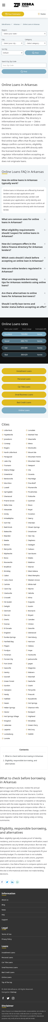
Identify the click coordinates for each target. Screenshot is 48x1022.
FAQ (3, 915)
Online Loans (24, 410)
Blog (3, 905)
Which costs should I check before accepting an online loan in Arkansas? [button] (22, 259)
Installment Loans (24, 371)
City (3, 39)
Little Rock (27, 114)
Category (28, 39)
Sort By (4, 49)
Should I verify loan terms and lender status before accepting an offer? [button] (24, 305)
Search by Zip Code (9, 61)
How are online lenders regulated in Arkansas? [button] (22, 270)
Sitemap (13, 992)
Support (5, 920)
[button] (4, 5)
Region (4, 30)
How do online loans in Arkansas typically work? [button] (19, 182)
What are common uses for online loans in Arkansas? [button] (20, 221)
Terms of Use (6, 934)
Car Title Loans (24, 387)
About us (5, 900)
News (4, 910)
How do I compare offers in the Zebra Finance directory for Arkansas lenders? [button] (22, 247)
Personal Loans (24, 379)
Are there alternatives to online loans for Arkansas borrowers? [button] (19, 295)
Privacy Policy (7, 939)
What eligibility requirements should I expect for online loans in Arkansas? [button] (20, 233)
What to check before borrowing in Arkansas (24, 756)
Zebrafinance (6, 24)
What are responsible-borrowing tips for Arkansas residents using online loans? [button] (24, 282)
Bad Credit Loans (24, 402)
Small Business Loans (24, 394)
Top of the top (7, 982)
